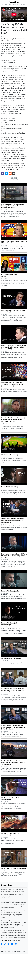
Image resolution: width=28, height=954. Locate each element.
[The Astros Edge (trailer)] (14, 443)
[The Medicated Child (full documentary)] (14, 786)
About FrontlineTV (21, 951)
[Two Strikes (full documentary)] (14, 647)
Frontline (14, 2)
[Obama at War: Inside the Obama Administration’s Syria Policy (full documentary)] (14, 507)
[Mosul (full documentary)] (14, 475)
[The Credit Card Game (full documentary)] (14, 822)
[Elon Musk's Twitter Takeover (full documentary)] (14, 299)
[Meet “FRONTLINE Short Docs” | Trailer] (14, 263)
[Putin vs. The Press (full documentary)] (14, 611)
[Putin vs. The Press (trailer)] (14, 579)
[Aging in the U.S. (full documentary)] (14, 857)
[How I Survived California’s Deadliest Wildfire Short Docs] (14, 230)
